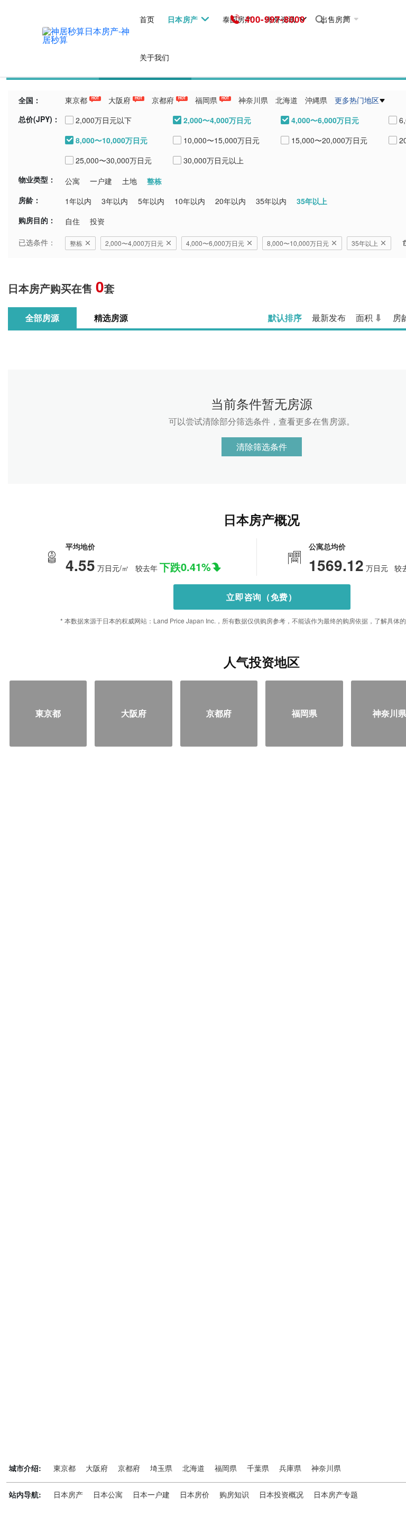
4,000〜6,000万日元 (215, 242)
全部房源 (42, 317)
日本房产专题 (335, 1494)
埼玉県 (161, 1468)
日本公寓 (108, 1494)
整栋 (76, 242)
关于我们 (154, 57)
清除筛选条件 (261, 446)
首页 (147, 19)
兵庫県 (290, 1468)
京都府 (163, 100)
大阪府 (119, 100)
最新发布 (329, 317)
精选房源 (111, 317)
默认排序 (285, 317)
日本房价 (194, 1494)
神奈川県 (253, 100)
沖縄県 (316, 100)
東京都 (76, 100)
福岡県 (206, 100)
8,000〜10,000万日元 (298, 242)
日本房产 (182, 19)
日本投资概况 (281, 1494)
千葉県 (258, 1468)
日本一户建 (151, 1494)
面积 (364, 317)
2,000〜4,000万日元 (134, 242)
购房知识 (234, 1494)
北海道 (286, 100)
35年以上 (365, 242)
